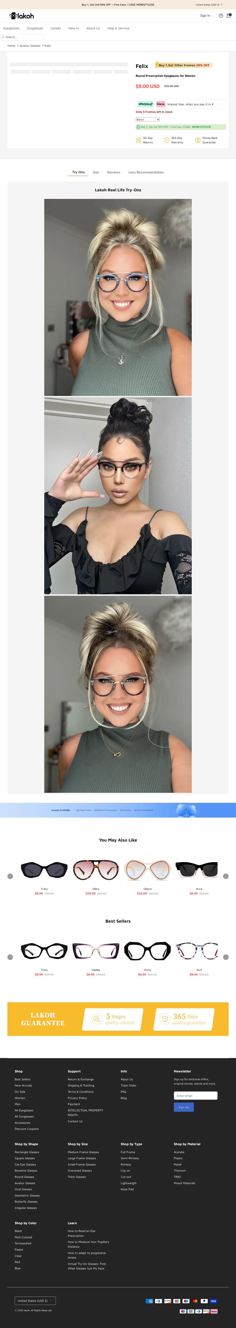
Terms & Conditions (80, 1091)
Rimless (126, 1164)
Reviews (113, 172)
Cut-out (126, 1176)
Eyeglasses (11, 28)
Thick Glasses (77, 1176)
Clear (18, 1255)
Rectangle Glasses (27, 1152)
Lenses (56, 28)
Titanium (180, 1170)
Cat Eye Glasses (25, 1164)
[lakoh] (22, 15)
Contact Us (75, 1121)
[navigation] (36, 1101)
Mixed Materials (184, 1183)
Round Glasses (24, 1176)
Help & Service (118, 28)
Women (20, 1098)
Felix (48, 45)
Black (18, 1231)
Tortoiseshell (23, 1243)
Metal (177, 1164)
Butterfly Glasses (26, 1201)
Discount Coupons (27, 1128)
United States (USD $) (207, 4)
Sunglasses (35, 28)
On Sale (20, 1091)
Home (11, 45)
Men (17, 1104)
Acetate (179, 1152)
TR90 (177, 1176)
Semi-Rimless (130, 1158)
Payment (74, 1104)
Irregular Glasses (26, 1207)
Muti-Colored (23, 1237)
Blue (18, 1268)
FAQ (123, 1091)
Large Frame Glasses (82, 1158)
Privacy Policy (77, 1098)
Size (96, 172)
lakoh (27, 1310)
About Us (93, 28)
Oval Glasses (23, 1189)
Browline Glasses (26, 1170)
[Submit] (3, 36)
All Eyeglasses (24, 1110)
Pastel (19, 1249)
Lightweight (129, 1183)
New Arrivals (23, 1085)
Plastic (178, 1158)
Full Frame (128, 1152)
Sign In (205, 15)
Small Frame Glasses (82, 1164)
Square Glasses (25, 1158)
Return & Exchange (81, 1079)
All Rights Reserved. (41, 1310)
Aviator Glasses (30, 45)
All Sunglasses (24, 1116)
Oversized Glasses (80, 1170)
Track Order (128, 1085)
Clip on (125, 1170)
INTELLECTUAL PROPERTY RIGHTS (85, 1113)
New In (73, 28)
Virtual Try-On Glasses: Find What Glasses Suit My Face (87, 1266)
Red (17, 1262)
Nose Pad (127, 1189)
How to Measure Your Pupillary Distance (88, 1244)
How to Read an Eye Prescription (81, 1233)
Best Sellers (22, 1079)
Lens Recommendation (146, 172)
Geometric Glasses (27, 1195)
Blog (124, 1098)
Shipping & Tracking (81, 1085)
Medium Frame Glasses (83, 1152)
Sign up (184, 1107)
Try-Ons (78, 172)
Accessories (22, 1122)
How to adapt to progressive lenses (87, 1255)
